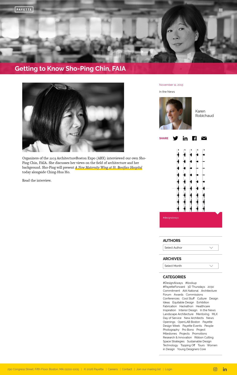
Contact (127, 369)
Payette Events (192, 325)
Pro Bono (188, 329)
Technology (170, 345)
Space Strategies (173, 341)
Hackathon (186, 306)
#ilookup (191, 283)
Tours (201, 345)
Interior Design (188, 310)
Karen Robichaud (204, 113)
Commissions (194, 294)
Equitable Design (183, 302)
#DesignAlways (173, 283)
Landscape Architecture (178, 314)
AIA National (190, 290)
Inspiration (169, 310)
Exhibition (203, 302)
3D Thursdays (196, 286)
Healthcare (203, 306)
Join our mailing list (148, 369)
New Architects (194, 318)
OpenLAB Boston (189, 322)
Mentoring (202, 314)
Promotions (199, 333)
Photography (171, 329)
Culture (202, 298)
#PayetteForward (174, 286)
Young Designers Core (191, 349)
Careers (113, 369)
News (210, 318)
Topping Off (188, 345)
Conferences (171, 298)
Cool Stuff (188, 298)
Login (168, 369)
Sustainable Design (199, 341)
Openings (169, 322)
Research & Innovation (177, 337)
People (208, 325)
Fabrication (170, 306)
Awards (178, 294)
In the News (167, 91)
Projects (184, 333)
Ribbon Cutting (203, 337)
